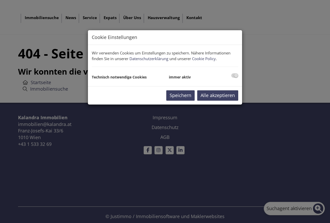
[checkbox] (234, 75)
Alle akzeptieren (218, 95)
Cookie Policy (204, 58)
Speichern (180, 95)
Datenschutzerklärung (148, 58)
